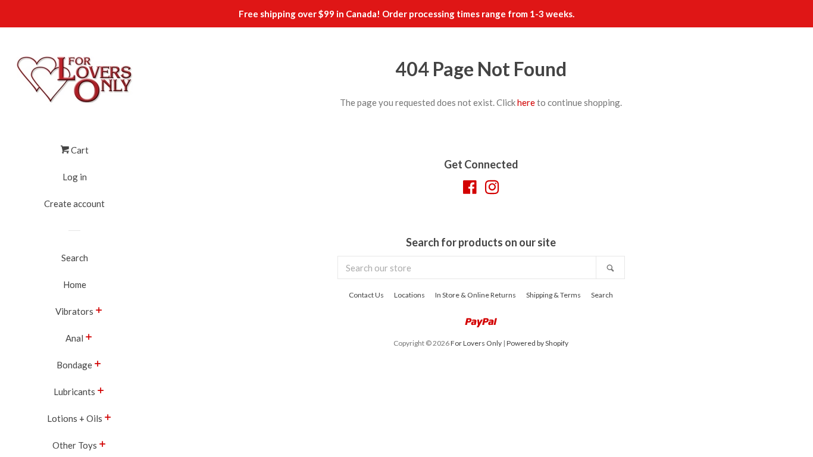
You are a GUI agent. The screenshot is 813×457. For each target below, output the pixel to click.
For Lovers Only (476, 343)
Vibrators (74, 311)
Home (74, 284)
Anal (74, 338)
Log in (74, 176)
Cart (79, 150)
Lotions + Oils (74, 418)
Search (74, 257)
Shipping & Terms (553, 294)
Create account (74, 203)
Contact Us (366, 294)
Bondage (74, 364)
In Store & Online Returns (475, 294)
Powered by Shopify (537, 343)
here (526, 102)
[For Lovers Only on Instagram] (492, 189)
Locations (409, 294)
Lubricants (74, 391)
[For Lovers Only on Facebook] (469, 189)
